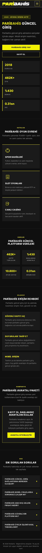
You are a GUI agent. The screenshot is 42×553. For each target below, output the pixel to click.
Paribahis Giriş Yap (21, 47)
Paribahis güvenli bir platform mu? (21, 515)
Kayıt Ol (21, 54)
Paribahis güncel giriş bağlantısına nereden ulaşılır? (21, 481)
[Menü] (37, 3)
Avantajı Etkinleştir (21, 435)
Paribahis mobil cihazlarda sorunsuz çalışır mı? (21, 493)
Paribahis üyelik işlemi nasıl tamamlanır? (21, 526)
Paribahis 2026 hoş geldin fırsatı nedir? (21, 504)
